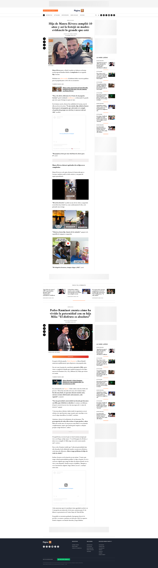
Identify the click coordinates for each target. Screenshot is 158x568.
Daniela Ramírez (73, 33)
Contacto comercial (77, 548)
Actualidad (57, 15)
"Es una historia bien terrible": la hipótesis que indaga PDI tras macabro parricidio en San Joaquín (102, 86)
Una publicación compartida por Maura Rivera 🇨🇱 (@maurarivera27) (66, 148)
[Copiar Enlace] (44, 45)
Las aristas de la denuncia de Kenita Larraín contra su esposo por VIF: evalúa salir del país (102, 129)
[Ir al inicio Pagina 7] (79, 10)
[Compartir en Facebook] (44, 38)
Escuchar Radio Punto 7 (49, 10)
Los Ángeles (101, 548)
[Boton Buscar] (96, 15)
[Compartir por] (44, 48)
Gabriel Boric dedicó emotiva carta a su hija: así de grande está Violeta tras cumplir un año (102, 108)
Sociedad (82, 15)
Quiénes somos (75, 544)
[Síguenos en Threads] (114, 15)
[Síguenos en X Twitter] (101, 15)
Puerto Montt (102, 554)
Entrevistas (49, 15)
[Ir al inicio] (44, 15)
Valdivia (101, 551)
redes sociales (64, 78)
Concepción (101, 546)
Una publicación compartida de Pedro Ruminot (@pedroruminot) (66, 502)
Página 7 (66, 389)
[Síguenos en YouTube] (109, 15)
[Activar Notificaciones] (98, 15)
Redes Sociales (74, 15)
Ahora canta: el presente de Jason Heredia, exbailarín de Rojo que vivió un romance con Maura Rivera (75, 89)
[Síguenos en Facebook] (106, 15)
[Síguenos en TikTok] (111, 15)
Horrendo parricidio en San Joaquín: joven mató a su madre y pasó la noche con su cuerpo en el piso (102, 97)
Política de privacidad (48, 559)
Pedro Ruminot (71, 361)
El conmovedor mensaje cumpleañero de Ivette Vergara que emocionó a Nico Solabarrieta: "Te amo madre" (98, 292)
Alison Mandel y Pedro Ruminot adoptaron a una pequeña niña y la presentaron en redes (73, 382)
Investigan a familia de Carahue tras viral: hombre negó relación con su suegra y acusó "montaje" (102, 118)
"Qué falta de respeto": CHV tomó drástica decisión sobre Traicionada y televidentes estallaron (102, 65)
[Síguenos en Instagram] (104, 15)
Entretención (65, 15)
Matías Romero (73, 320)
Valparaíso (101, 544)
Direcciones (75, 546)
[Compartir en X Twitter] (44, 42)
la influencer (71, 98)
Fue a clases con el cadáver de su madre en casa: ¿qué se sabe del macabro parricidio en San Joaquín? (102, 76)
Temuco (100, 549)
